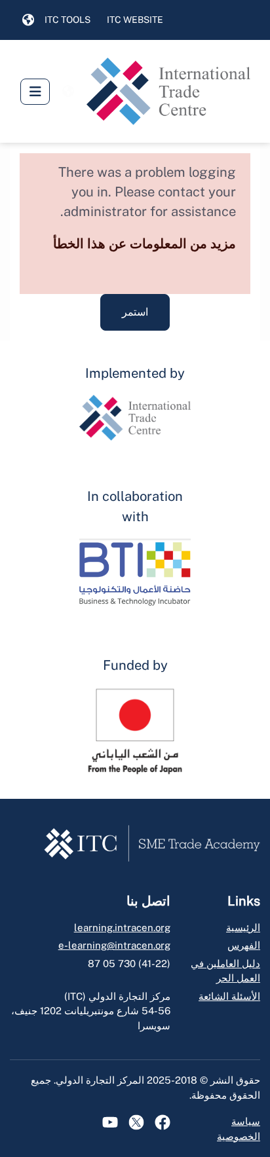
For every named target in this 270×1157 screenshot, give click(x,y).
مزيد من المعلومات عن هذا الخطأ (144, 243)
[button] (28, 20)
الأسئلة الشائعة (229, 996)
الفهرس (243, 945)
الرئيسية (243, 927)
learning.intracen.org (122, 927)
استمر (135, 312)
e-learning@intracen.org (114, 945)
